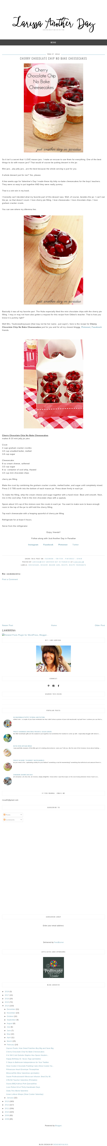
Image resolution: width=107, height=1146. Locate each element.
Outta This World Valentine (17, 1091)
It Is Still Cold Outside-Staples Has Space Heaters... (27, 1055)
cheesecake (34, 565)
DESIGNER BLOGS (60, 1144)
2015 (7, 1002)
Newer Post (7, 625)
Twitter (75, 545)
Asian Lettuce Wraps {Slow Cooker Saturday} (24, 1094)
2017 (7, 995)
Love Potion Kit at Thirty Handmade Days (23, 1087)
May (9, 1034)
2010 (7, 1112)
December (11, 1009)
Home (54, 625)
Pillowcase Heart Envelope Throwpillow (22, 1069)
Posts (7, 815)
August (10, 1023)
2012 (7, 1105)
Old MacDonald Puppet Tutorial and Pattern (29, 717)
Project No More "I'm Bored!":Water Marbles (28, 760)
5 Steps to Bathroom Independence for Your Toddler (27, 1062)
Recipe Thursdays (77, 565)
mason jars (54, 565)
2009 (7, 1115)
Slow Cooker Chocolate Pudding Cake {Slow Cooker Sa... (30, 1066)
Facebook (49, 559)
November (11, 1013)
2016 (7, 999)
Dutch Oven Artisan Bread (22, 746)
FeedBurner (59, 942)
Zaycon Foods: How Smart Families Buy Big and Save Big (30, 1048)
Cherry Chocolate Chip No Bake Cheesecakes (25, 1052)
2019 (7, 992)
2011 (7, 1108)
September (11, 1020)
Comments (10, 820)
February (11, 1045)
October (10, 1016)
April (9, 1038)
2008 (7, 1119)
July (9, 1027)
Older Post (100, 625)
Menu (53, 42)
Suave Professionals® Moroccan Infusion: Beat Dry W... (29, 1077)
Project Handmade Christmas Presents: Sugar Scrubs (32, 732)
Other (79, 559)
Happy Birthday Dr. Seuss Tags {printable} (23, 1059)
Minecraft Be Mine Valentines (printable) (22, 1073)
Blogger (58, 1126)
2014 (7, 1006)
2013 (7, 1101)
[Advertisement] (53, 602)
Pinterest (70, 559)
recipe (65, 565)
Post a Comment (10, 579)
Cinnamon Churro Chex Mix (23, 775)
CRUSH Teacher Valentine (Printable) (21, 1080)
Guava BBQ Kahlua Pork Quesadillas (21, 1084)
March (9, 1041)
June (9, 1031)
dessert (44, 565)
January (10, 1098)
